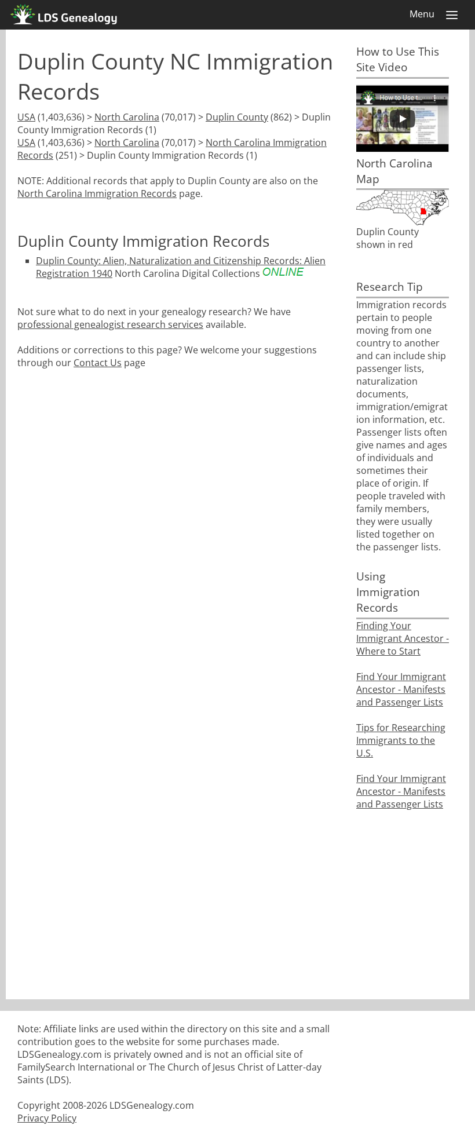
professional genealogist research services (110, 324)
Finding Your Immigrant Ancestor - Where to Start (402, 638)
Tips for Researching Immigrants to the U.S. (400, 740)
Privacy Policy (46, 1118)
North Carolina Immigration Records (97, 193)
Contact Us (98, 362)
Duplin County (237, 117)
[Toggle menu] (452, 15)
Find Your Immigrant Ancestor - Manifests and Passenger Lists (401, 689)
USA (26, 117)
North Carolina (126, 117)
